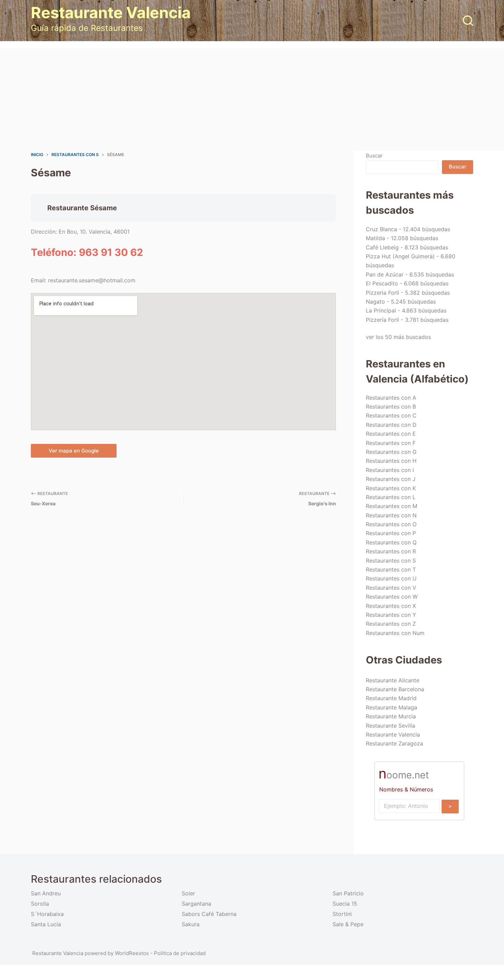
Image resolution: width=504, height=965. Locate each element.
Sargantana (196, 903)
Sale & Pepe (348, 924)
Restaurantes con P (391, 533)
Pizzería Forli (382, 319)
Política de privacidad (180, 953)
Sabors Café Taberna (209, 913)
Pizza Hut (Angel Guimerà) (400, 256)
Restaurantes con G (391, 451)
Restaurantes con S (391, 560)
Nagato (375, 301)
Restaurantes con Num (395, 632)
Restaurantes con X (391, 605)
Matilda (375, 238)
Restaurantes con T (391, 569)
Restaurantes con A (391, 397)
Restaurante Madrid (391, 698)
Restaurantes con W (392, 596)
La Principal (381, 310)
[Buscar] (468, 20)
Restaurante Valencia (111, 12)
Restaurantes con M (391, 506)
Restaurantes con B (391, 406)
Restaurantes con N (391, 515)
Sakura (191, 924)
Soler (188, 893)
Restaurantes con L (391, 497)
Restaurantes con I (390, 470)
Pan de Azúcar (385, 274)
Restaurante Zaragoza (394, 743)
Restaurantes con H (391, 460)
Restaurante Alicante (392, 680)
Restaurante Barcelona (395, 689)
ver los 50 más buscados (398, 336)
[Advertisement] (252, 99)
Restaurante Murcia (391, 716)
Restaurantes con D (391, 424)
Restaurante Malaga (391, 707)
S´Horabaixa (47, 913)
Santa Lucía (46, 924)
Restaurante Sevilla (390, 725)
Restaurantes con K (391, 488)
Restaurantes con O (391, 524)
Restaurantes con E (391, 433)
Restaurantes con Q (391, 542)
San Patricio (348, 893)
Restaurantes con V (391, 587)
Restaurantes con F (391, 442)
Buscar (374, 155)
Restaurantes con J (391, 478)
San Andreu (46, 893)
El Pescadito (382, 283)
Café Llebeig (382, 247)
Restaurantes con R (391, 551)
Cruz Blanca (381, 229)
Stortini (342, 913)
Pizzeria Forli (382, 292)
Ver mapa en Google (74, 450)
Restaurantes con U (391, 578)
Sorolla (40, 903)
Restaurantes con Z (391, 623)
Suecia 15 (345, 903)
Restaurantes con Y (391, 614)
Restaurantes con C (391, 415)
